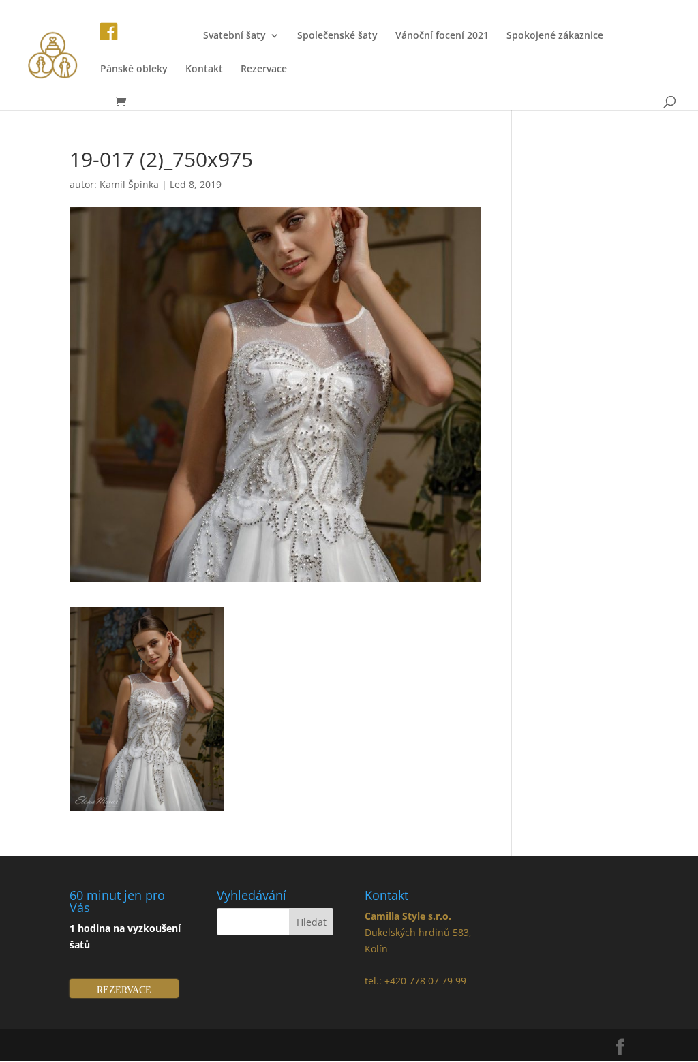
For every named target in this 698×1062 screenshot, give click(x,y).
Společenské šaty (337, 36)
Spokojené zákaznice (554, 36)
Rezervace (264, 69)
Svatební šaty (234, 36)
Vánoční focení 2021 (442, 36)
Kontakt (204, 69)
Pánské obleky (134, 69)
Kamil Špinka (129, 184)
